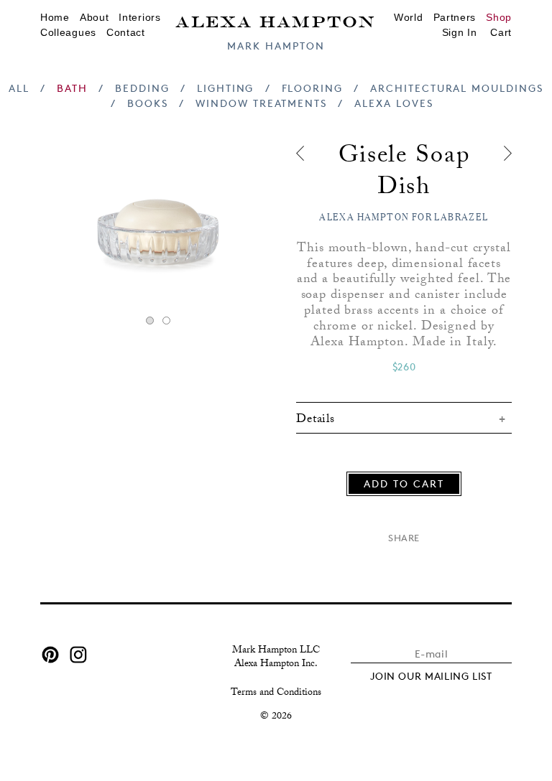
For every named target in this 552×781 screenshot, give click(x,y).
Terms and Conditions (276, 693)
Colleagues (68, 32)
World (408, 17)
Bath (72, 88)
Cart (501, 32)
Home (55, 17)
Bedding (142, 88)
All (19, 88)
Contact (125, 32)
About (94, 17)
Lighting (225, 88)
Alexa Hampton (275, 20)
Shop (499, 17)
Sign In (459, 32)
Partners (455, 17)
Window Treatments (261, 103)
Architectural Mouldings (456, 88)
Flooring (312, 88)
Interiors (139, 17)
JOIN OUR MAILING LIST (431, 676)
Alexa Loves (393, 103)
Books (147, 103)
